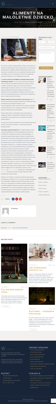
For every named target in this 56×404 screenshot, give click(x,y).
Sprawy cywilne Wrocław (36, 361)
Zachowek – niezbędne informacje (41, 312)
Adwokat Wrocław (19, 22)
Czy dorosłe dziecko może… (12, 290)
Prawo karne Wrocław (36, 352)
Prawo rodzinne (16, 36)
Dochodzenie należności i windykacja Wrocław (42, 364)
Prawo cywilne (43, 182)
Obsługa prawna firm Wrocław (38, 366)
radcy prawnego (12, 169)
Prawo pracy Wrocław (36, 368)
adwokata (4, 169)
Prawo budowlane (44, 179)
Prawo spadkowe (44, 195)
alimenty (4, 171)
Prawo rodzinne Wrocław (36, 357)
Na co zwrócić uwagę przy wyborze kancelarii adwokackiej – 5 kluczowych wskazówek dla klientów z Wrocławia (50, 87)
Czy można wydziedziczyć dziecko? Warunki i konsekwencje (51, 150)
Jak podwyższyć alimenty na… (38, 268)
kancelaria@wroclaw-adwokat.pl (11, 380)
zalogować (9, 227)
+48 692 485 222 (7, 378)
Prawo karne (42, 185)
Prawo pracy (42, 188)
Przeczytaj (5, 306)
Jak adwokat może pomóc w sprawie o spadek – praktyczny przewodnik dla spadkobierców (40, 385)
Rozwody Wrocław (35, 359)
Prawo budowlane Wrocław (37, 354)
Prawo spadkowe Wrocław (37, 350)
